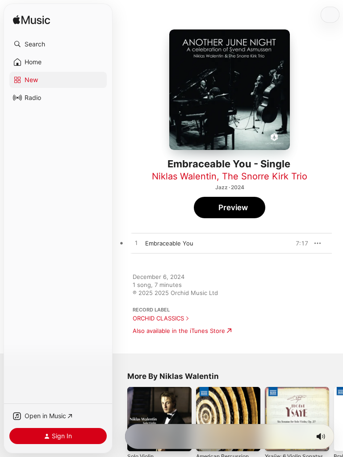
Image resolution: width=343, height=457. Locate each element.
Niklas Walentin (184, 176)
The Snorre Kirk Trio (264, 176)
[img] (31, 20)
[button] (58, 44)
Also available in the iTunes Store (179, 330)
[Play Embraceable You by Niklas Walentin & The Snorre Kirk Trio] (136, 243)
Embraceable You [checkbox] (169, 243)
